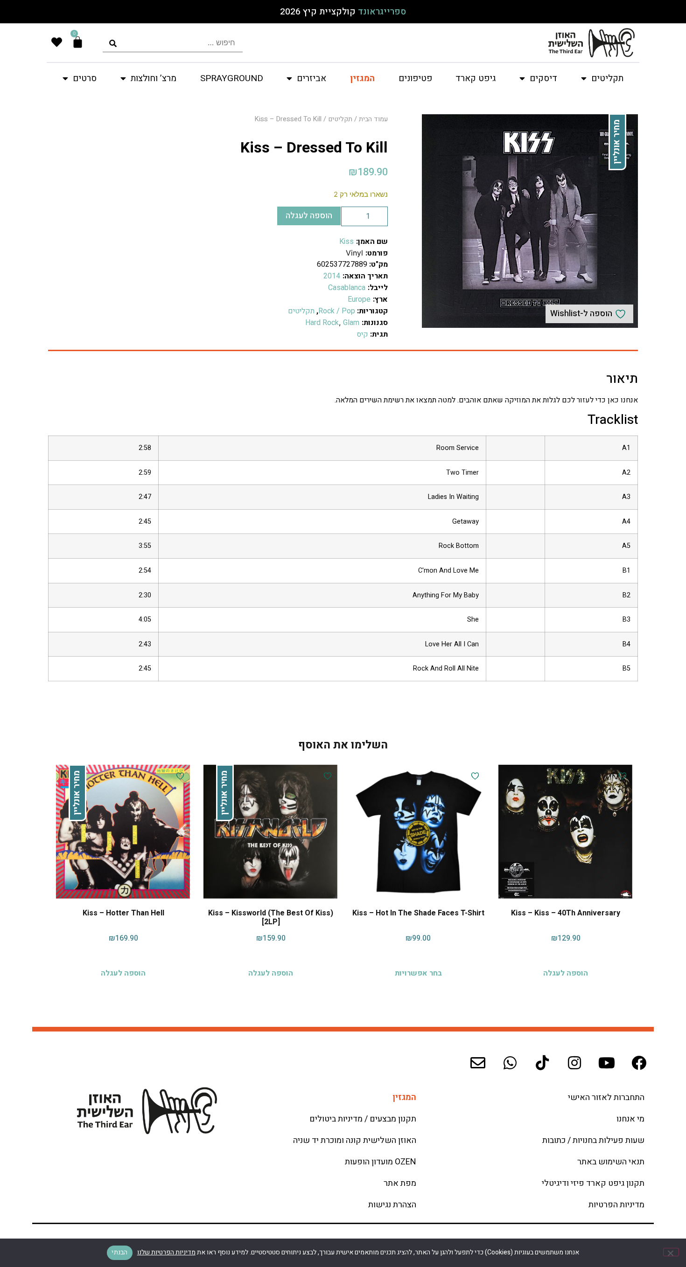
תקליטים (340, 119)
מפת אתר (400, 1183)
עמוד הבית (373, 119)
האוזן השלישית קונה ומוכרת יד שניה (354, 1140)
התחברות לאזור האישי (606, 1097)
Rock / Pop (336, 311)
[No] (671, 1252)
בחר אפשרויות (418, 973)
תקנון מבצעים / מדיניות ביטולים (362, 1119)
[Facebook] (639, 1063)
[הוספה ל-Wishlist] (621, 776)
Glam (351, 322)
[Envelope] (478, 1063)
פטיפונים (415, 78)
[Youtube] (607, 1063)
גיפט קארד (475, 78)
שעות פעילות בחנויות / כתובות (593, 1140)
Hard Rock (322, 322)
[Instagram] (574, 1063)
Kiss (346, 241)
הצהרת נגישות (392, 1204)
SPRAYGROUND (231, 78)
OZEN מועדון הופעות (380, 1162)
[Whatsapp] (510, 1063)
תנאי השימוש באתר (610, 1162)
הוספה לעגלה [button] (565, 973)
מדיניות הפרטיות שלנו (166, 1252)
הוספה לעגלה (309, 215)
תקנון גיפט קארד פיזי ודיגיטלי (593, 1183)
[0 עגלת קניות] (77, 42)
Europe (359, 299)
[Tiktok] (542, 1063)
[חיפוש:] (173, 42)
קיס (362, 334)
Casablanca (346, 287)
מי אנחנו (630, 1119)
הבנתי (119, 1252)
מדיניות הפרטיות (616, 1204)
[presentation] (173, 42)
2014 (331, 276)
